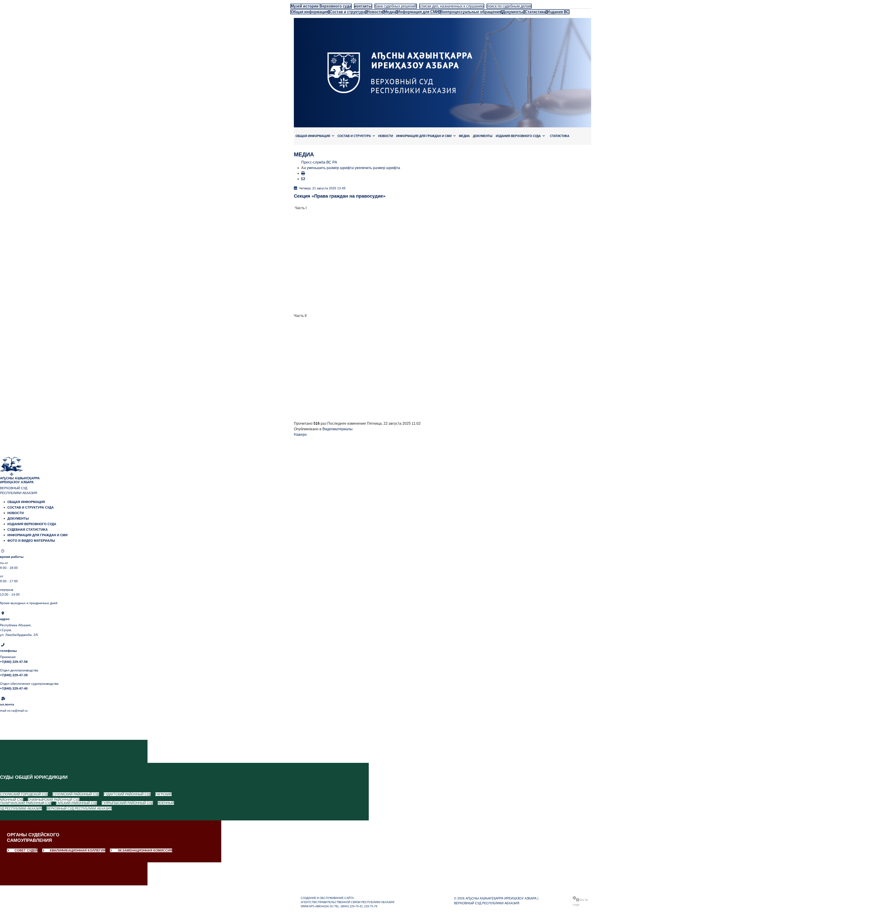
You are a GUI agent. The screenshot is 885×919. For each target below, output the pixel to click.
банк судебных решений (395, 6)
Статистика (535, 12)
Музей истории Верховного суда (321, 6)
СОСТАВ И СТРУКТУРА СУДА (30, 507)
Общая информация (309, 12)
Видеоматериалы (337, 429)
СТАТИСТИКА (559, 136)
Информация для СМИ (418, 12)
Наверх (300, 434)
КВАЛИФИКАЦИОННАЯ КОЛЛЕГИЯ (77, 850)
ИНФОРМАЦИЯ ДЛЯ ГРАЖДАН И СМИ (423, 136)
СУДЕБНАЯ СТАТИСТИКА (27, 529)
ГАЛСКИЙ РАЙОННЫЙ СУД (76, 803)
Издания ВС (558, 12)
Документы (512, 12)
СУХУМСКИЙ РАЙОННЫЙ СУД (76, 794)
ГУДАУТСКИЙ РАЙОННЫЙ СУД (127, 794)
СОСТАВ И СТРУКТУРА (354, 136)
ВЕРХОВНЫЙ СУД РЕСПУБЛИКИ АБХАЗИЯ (79, 808)
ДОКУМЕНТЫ (483, 136)
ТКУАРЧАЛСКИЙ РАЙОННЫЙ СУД (25, 803)
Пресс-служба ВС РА (319, 162)
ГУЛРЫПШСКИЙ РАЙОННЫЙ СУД (127, 803)
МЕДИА (464, 136)
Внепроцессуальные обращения (470, 12)
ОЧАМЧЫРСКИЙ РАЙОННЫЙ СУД (54, 800)
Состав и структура (348, 12)
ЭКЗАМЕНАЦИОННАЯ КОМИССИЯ (144, 850)
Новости (375, 12)
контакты (363, 6)
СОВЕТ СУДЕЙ (26, 850)
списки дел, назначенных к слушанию (452, 6)
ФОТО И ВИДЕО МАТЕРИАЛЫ (31, 540)
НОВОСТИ (385, 136)
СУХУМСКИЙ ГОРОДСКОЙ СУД (24, 794)
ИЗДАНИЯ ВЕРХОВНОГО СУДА (518, 136)
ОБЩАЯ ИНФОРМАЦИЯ (312, 136)
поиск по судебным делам (509, 6)
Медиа (390, 12)
